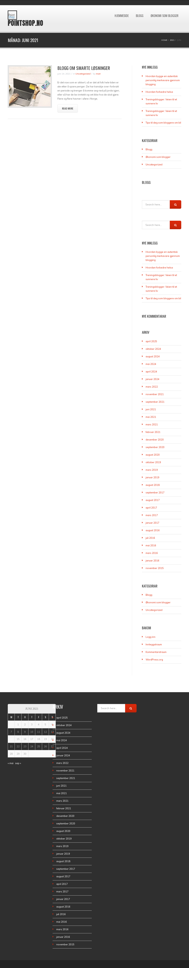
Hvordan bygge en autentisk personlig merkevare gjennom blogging (163, 80)
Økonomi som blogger (164, 7)
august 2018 (153, 484)
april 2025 (151, 341)
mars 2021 (152, 424)
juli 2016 (150, 537)
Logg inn (150, 636)
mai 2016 (151, 545)
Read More (67, 108)
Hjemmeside (122, 7)
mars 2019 (152, 469)
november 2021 (155, 394)
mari (98, 73)
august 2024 (153, 356)
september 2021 (155, 401)
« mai (10, 763)
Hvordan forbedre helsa (159, 91)
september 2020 (155, 447)
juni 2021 (151, 409)
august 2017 (153, 500)
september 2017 (155, 492)
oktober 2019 (153, 462)
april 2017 (151, 507)
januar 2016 (152, 560)
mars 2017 (152, 515)
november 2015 (155, 568)
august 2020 (153, 454)
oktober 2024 (153, 348)
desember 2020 (155, 439)
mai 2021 (151, 416)
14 (11, 739)
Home (164, 40)
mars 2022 (152, 386)
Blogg (139, 7)
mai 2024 (151, 363)
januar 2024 (152, 379)
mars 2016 (152, 552)
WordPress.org (154, 659)
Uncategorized (82, 73)
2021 (172, 40)
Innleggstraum (154, 644)
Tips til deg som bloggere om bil (163, 122)
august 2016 (153, 530)
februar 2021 (153, 432)
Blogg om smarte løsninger (83, 68)
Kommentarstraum (156, 651)
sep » (18, 763)
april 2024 (151, 371)
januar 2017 (152, 522)
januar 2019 (152, 477)
